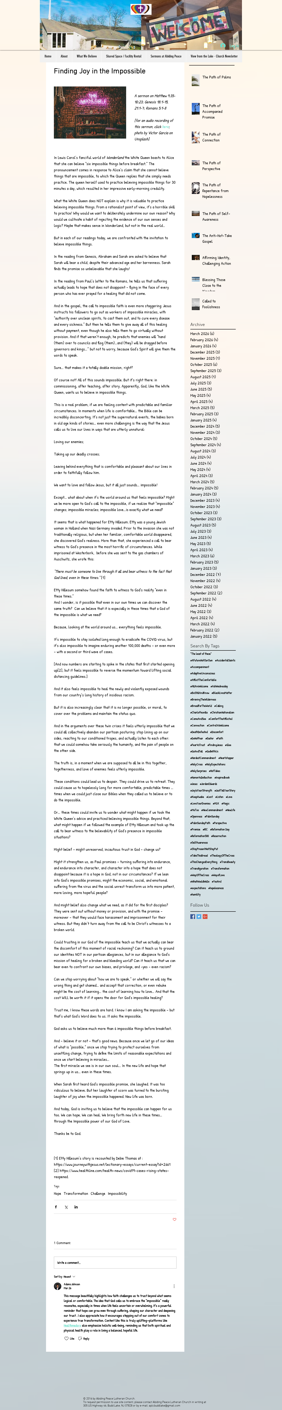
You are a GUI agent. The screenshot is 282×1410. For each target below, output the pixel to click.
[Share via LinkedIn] (76, 1207)
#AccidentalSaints (225, 660)
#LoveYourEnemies (200, 803)
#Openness (196, 816)
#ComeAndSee (198, 719)
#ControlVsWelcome (218, 725)
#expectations (198, 888)
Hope (57, 1193)
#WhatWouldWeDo (199, 881)
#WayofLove (218, 875)
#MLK (216, 803)
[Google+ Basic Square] (205, 916)
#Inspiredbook (222, 777)
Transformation (76, 1193)
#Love (229, 797)
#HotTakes (214, 771)
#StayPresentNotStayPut (204, 849)
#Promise (195, 829)
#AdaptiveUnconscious (202, 673)
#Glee (228, 745)
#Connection (197, 725)
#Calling (218, 706)
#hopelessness (216, 888)
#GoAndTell (196, 751)
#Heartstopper (226, 758)
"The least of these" (201, 654)
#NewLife (230, 810)
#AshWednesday (219, 686)
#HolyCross (196, 764)
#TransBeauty (227, 862)
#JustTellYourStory (224, 790)
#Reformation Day (220, 829)
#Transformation (220, 868)
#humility (195, 894)
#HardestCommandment (203, 758)
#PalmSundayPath (200, 823)
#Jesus (193, 784)
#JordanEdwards (208, 784)
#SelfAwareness (199, 842)
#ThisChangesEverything (203, 862)
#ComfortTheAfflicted (220, 719)
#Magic (225, 803)
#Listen (219, 797)
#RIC (205, 829)
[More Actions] (174, 1286)
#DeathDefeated (199, 732)
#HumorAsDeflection (201, 777)
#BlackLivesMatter (222, 693)
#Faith (219, 738)
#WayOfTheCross (199, 875)
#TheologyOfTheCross (222, 855)
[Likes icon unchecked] (66, 1338)
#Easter (209, 738)
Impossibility (117, 1193)
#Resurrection (218, 836)
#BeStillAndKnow (199, 693)
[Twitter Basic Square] (199, 916)
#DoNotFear (196, 738)
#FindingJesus (215, 745)
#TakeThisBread (199, 855)
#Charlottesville (199, 712)
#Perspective (220, 823)
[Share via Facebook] (56, 1207)
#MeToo (194, 810)
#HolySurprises (198, 771)
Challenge (98, 1193)
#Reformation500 (199, 836)
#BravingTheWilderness (203, 699)
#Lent (209, 797)
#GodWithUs (211, 751)
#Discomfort (216, 732)
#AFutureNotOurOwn (201, 660)
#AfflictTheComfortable (203, 680)
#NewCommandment (212, 810)
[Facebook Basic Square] (192, 916)
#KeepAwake (197, 797)
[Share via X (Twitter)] (66, 1207)
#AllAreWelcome (199, 686)
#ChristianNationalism (222, 712)
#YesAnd (216, 881)
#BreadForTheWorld (201, 706)
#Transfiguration (199, 868)
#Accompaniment (199, 667)
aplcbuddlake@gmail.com (164, 1406)
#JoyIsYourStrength (201, 790)
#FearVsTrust (197, 745)
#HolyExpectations (215, 764)
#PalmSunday (212, 816)
